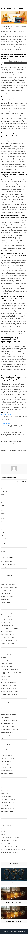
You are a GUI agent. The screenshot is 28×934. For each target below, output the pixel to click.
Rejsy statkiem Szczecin (6, 787)
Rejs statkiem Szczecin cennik (7, 770)
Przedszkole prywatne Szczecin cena (9, 619)
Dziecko (2, 497)
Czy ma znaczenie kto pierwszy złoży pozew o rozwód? (13, 849)
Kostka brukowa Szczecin (6, 608)
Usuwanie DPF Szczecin (6, 448)
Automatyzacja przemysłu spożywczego (10, 837)
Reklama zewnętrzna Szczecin (7, 726)
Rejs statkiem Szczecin (6, 796)
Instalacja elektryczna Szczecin (9, 477)
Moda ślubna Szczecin (6, 652)
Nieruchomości (4, 516)
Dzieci (2, 494)
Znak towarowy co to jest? (14, 902)
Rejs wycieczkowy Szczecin (7, 773)
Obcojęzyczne (4, 518)
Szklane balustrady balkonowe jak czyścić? (10, 628)
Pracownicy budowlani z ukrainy (8, 749)
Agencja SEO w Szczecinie (6, 843)
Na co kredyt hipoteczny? (6, 414)
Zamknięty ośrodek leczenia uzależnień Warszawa (12, 567)
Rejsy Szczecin (4, 834)
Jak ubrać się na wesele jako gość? (8, 723)
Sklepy (2, 532)
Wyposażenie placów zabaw (7, 738)
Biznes (2, 488)
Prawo (2, 524)
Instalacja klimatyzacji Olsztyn (7, 590)
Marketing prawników (6, 741)
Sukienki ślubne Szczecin (6, 663)
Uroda (2, 546)
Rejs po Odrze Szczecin (6, 779)
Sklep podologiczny (5, 593)
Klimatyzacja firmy (5, 717)
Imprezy (3, 505)
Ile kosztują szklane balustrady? (8, 634)
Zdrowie (3, 554)
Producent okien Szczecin (14, 883)
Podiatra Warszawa (5, 602)
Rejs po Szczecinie (5, 793)
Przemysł (3, 527)
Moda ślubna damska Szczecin (8, 660)
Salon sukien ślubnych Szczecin (8, 654)
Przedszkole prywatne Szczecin (8, 622)
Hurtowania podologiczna (7, 596)
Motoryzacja (3, 513)
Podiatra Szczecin (5, 605)
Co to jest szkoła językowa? (7, 625)
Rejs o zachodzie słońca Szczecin (8, 776)
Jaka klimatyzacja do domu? (7, 732)
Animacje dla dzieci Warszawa (7, 784)
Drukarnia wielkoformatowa (7, 643)
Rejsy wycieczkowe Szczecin (7, 811)
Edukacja (3, 499)
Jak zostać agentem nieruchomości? (9, 685)
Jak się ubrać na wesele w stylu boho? (9, 729)
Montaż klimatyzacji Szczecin (7, 735)
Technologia (3, 538)
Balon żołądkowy (5, 599)
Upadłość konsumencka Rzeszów (8, 657)
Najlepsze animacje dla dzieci (7, 573)
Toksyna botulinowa (5, 578)
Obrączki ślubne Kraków (20, 481)
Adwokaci (3, 705)
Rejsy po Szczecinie (5, 805)
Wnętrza (3, 551)
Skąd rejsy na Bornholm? (6, 755)
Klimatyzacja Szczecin (6, 708)
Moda (2, 510)
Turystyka (3, 543)
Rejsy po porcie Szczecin (6, 761)
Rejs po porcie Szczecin (6, 767)
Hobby (2, 502)
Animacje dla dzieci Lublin (7, 820)
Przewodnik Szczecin (5, 676)
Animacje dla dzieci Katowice (7, 808)
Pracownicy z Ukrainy (6, 746)
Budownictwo (4, 491)
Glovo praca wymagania (6, 744)
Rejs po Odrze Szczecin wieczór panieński (10, 814)
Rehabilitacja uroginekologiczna (8, 584)
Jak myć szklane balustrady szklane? (9, 640)
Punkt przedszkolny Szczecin (7, 616)
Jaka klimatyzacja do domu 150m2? (9, 714)
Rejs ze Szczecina (5, 764)
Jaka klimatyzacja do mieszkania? (8, 711)
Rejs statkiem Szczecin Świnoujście (8, 831)
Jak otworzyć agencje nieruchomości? (9, 669)
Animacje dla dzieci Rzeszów (7, 758)
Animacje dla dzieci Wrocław (7, 782)
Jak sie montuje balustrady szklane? (9, 637)
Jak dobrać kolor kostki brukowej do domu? (10, 852)
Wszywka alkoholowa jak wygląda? (9, 587)
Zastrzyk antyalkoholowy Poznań (8, 564)
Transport (3, 540)
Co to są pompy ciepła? (6, 611)
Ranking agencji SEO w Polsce (7, 575)
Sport (2, 535)
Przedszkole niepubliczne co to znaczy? (9, 840)
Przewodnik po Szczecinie (6, 666)
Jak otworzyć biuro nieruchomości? (9, 682)
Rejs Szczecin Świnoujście (6, 825)
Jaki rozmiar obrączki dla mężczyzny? (9, 846)
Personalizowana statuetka (7, 646)
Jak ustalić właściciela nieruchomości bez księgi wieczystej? (11, 673)
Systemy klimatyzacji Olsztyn (7, 614)
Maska (14, 2)
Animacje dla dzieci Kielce (6, 823)
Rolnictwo (3, 529)
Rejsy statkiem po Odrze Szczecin (8, 799)
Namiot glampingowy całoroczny (8, 688)
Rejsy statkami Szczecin (6, 817)
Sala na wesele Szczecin (6, 752)
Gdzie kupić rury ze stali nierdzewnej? (9, 691)
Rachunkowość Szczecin (6, 431)
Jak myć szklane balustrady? (7, 631)
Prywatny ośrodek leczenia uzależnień (9, 570)
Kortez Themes (22, 931)
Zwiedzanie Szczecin (5, 679)
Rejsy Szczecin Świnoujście (7, 828)
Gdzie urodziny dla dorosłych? (7, 703)
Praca (2, 521)
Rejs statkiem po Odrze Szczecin (8, 802)
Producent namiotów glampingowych (9, 694)
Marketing (3, 508)
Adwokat (3, 697)
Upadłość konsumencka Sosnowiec (9, 649)
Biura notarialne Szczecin (6, 561)
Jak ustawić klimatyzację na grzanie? (9, 720)
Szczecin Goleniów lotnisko (7, 440)
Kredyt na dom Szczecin (6, 423)
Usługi (2, 548)
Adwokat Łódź (4, 700)
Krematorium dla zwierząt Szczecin (9, 581)
